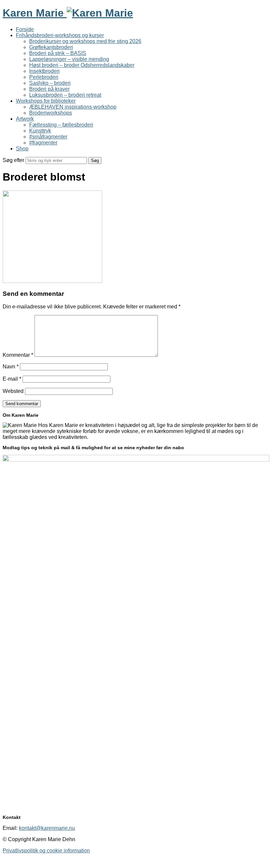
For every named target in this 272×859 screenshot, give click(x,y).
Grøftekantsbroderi (51, 47)
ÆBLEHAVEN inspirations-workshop (72, 107)
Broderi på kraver (49, 89)
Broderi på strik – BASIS (57, 53)
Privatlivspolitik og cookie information (46, 850)
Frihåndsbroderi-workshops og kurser (60, 35)
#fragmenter (43, 142)
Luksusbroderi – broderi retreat (65, 95)
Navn (11, 366)
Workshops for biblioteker (46, 101)
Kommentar (18, 355)
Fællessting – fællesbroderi (61, 125)
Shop (22, 148)
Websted (13, 391)
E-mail (12, 379)
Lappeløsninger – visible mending (69, 59)
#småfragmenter (48, 136)
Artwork (25, 119)
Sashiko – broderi (50, 83)
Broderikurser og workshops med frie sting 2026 (85, 41)
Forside (25, 29)
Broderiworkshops (50, 113)
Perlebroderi (43, 77)
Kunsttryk (40, 131)
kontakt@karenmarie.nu (47, 828)
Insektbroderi (44, 71)
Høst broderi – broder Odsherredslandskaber (81, 65)
